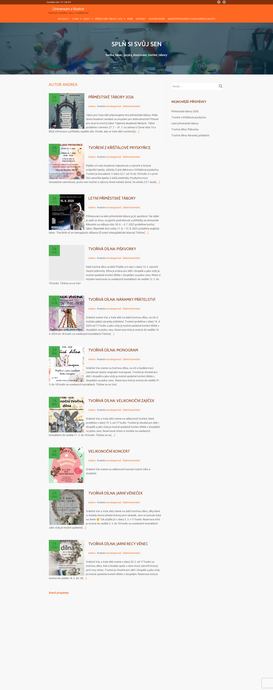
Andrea (91, 106)
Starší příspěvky (59, 592)
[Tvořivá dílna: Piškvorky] (66, 263)
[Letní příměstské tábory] (66, 212)
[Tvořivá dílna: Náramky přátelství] (66, 313)
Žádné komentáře (131, 106)
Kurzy (86, 19)
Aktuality (63, 19)
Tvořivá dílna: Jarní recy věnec (118, 543)
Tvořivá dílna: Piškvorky (112, 249)
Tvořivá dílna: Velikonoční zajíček (121, 400)
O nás (75, 19)
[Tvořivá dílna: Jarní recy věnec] (66, 558)
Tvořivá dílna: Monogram (113, 350)
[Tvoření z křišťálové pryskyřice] (66, 161)
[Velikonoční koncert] (66, 465)
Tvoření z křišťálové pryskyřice (119, 147)
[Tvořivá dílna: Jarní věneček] (66, 507)
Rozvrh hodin (157, 19)
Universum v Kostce (68, 8)
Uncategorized (114, 106)
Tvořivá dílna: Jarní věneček (115, 493)
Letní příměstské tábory (112, 198)
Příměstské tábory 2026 (108, 19)
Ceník (130, 19)
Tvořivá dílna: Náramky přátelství (121, 299)
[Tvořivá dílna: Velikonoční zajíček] (66, 414)
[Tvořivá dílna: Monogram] (66, 364)
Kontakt (141, 19)
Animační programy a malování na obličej (191, 19)
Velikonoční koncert (109, 451)
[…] (137, 131)
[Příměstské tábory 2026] (66, 111)
